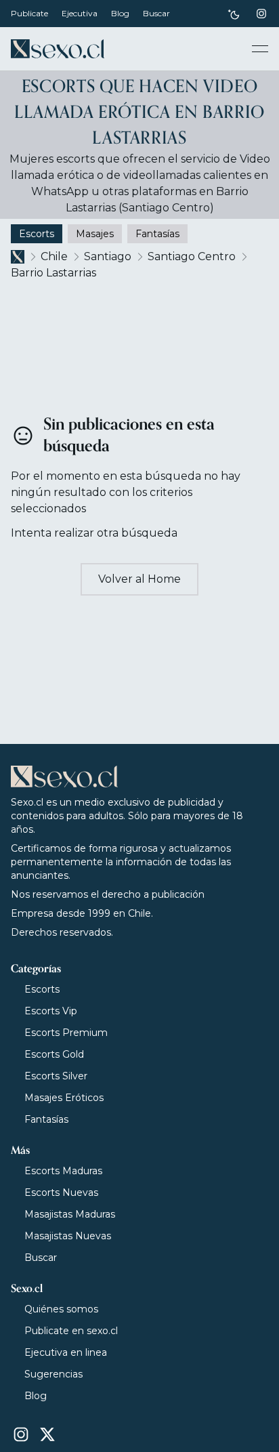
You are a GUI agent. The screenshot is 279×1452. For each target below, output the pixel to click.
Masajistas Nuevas (67, 1236)
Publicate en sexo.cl (71, 1331)
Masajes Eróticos (64, 1098)
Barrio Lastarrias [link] (53, 272)
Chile (54, 256)
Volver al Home (139, 579)
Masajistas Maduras (69, 1214)
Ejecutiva (80, 13)
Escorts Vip (50, 1011)
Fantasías (46, 1119)
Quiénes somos (61, 1309)
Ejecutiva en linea (65, 1352)
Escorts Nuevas (61, 1192)
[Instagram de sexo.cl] (261, 13)
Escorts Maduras (63, 1171)
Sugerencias (53, 1374)
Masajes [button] (95, 234)
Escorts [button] (36, 234)
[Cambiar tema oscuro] (233, 14)
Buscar (156, 13)
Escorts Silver (55, 1076)
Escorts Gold (54, 1054)
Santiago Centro (192, 256)
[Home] (57, 48)
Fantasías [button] (157, 234)
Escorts (42, 989)
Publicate (29, 13)
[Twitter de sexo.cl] (47, 1434)
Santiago (107, 256)
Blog (120, 13)
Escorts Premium (66, 1032)
